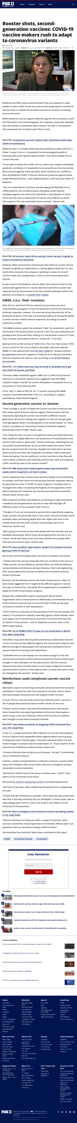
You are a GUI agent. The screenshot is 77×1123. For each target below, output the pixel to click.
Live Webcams (26, 1010)
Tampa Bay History (8, 1058)
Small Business (46, 1049)
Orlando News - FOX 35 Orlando (9, 1070)
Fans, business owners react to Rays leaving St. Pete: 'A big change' (39, 912)
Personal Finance (46, 1044)
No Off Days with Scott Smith (46, 1011)
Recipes (62, 1014)
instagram (66, 1112)
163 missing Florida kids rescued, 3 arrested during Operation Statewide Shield (44, 896)
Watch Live (27, 1036)
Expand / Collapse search (73, 4)
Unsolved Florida (7, 1022)
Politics (4, 1017)
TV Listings (25, 1073)
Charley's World (65, 1005)
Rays (42, 1005)
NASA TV (24, 1056)
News (4, 1000)
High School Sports (47, 1017)
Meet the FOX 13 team (27, 1070)
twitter (62, 1112)
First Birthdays (64, 1017)
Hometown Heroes (66, 1008)
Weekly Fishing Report (48, 1014)
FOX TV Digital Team (8, 48)
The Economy (45, 1047)
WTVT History (26, 1078)
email (73, 1112)
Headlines (63, 1039)
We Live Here (8, 1036)
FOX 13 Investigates (8, 1019)
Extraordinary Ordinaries (64, 1011)
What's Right (6, 1039)
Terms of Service (40, 883)
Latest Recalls (45, 1042)
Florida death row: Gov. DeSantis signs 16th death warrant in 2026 (39, 904)
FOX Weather (26, 1024)
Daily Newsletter (7, 1029)
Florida (4, 1010)
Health (17, 48)
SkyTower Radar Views (27, 1004)
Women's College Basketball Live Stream (65, 1095)
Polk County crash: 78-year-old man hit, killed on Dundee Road (22, 962)
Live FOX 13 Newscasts (25, 1043)
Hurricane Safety (27, 1017)
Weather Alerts (26, 1014)
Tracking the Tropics (28, 1019)
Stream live (44, 1071)
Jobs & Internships (27, 1075)
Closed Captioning (27, 1080)
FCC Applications (27, 1085)
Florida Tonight (7, 1042)
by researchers (9, 354)
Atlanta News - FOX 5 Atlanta (9, 1078)
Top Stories (6, 1003)
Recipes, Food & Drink (7, 1055)
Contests (63, 1052)
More (50, 4)
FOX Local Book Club (67, 1042)
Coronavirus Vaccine (23, 839)
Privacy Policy (40, 881)
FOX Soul (25, 1051)
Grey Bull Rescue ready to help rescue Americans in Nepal (20, 953)
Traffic (62, 1003)
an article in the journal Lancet (28, 782)
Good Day (64, 1000)
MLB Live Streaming (66, 1078)
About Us (26, 1066)
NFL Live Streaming (66, 1071)
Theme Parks (6, 1049)
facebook (58, 1112)
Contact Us (25, 1087)
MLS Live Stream (65, 1101)
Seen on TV (6, 1024)
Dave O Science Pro (66, 1019)
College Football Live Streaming (67, 1074)
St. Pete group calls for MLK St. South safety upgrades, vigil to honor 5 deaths (26, 944)
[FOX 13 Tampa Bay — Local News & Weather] (9, 4)
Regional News (9, 1066)
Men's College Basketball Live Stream (65, 1089)
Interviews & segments (45, 1074)
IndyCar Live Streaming (64, 1083)
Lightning (44, 1008)
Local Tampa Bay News (8, 1006)
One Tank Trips (7, 1047)
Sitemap (5, 1031)
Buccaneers (45, 1003)
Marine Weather (27, 1012)
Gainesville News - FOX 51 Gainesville (8, 1074)
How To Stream (27, 1039)
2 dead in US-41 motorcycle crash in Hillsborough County (20, 980)
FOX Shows (64, 1047)
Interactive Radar (27, 1007)
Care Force (6, 1061)
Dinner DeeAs (6, 1044)
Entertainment (67, 1036)
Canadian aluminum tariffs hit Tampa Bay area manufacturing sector (40, 920)
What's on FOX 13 (66, 1049)
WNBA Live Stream (66, 1099)
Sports (44, 1000)
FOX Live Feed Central (29, 1053)
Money (44, 1036)
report (61, 394)
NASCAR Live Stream (67, 1080)
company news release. (37, 294)
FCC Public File (26, 1083)
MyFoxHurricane (27, 1022)
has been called (42, 351)
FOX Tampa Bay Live (28, 1058)
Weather (25, 1000)
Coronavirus (41, 839)
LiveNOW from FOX (28, 1046)
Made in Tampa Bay (9, 1052)
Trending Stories (65, 1044)
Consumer (5, 1012)
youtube (70, 1112)
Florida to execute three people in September (16, 971)
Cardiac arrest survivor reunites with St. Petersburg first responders (40, 928)
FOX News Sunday (8, 1027)
